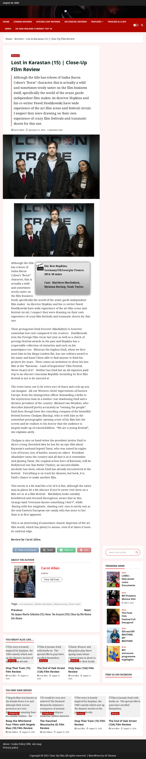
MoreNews (95, 755)
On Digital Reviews (75, 21)
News (8, 28)
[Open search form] (142, 25)
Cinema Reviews (23, 21)
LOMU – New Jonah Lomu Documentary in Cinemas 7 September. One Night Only (113, 579)
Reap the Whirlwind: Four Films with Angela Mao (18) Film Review (20, 724)
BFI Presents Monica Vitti (113, 598)
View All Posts (51, 579)
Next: (71, 612)
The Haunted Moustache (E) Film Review (52, 724)
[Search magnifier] (137, 552)
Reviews (15, 56)
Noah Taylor (75, 604)
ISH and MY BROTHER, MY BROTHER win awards (113, 635)
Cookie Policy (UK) (21, 744)
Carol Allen (18, 130)
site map (36, 744)
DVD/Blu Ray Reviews (48, 21)
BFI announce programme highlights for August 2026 (113, 654)
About (6, 744)
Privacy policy (10, 747)
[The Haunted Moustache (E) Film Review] (56, 706)
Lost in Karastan (26, 604)
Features (96, 21)
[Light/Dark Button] (136, 25)
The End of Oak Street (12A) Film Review (51, 669)
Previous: (31, 614)
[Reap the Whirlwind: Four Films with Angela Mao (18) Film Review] (21, 706)
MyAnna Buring (61, 604)
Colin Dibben (12, 732)
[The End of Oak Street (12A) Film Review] (124, 706)
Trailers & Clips (117, 21)
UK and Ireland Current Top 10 (33, 28)
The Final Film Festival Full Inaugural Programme (113, 616)
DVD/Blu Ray (14, 713)
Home (6, 21)
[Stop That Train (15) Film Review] (90, 706)
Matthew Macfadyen (43, 604)
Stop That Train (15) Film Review (18, 669)
